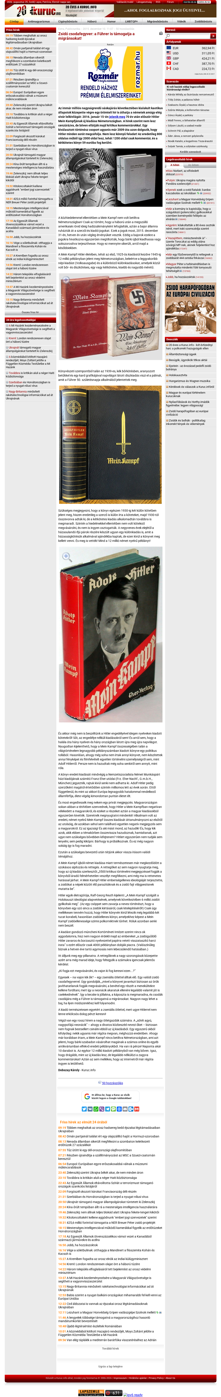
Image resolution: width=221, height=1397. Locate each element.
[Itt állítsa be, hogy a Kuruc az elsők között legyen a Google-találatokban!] (110, 1101)
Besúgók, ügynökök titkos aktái (188, 360)
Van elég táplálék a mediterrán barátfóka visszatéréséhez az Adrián (111, 1340)
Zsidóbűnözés (203, 21)
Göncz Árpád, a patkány (179, 115)
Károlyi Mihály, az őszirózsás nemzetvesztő (190, 94)
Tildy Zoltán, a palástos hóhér (183, 99)
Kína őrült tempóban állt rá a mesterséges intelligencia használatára (30, 165)
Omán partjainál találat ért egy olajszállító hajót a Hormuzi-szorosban (29, 50)
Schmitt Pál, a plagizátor (180, 130)
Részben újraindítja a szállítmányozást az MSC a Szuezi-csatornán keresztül (27, 83)
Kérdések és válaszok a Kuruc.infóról (191, 386)
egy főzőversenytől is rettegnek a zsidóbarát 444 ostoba (189, 256)
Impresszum (120, 1378)
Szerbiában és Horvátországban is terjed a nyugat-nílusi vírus (30, 147)
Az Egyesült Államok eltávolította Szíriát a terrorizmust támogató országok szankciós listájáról (30, 127)
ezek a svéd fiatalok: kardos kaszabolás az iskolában (188, 191)
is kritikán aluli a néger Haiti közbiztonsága (30, 374)
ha (185, 277)
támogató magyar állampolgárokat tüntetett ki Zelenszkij (29, 349)
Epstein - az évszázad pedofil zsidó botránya (188, 367)
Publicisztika (72, 28)
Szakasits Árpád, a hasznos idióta (185, 105)
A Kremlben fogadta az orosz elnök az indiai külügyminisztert (27, 257)
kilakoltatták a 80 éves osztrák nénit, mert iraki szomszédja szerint (190, 229)
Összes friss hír (30, 312)
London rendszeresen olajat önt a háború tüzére (28, 340)
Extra (61, 28)
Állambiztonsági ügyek (182, 354)
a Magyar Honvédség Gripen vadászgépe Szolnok (190, 201)
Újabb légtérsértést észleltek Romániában (94, 1326)
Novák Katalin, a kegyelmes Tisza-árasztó (189, 141)
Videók (181, 21)
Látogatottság (144, 2)
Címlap (14, 21)
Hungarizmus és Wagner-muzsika (189, 381)
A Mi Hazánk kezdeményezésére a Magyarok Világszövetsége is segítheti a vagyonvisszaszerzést (30, 290)
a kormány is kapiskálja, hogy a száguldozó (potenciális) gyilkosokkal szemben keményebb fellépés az (189, 214)
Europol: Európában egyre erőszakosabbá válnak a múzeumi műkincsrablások (26, 96)
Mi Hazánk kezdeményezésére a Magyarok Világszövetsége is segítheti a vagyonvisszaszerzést (30, 329)
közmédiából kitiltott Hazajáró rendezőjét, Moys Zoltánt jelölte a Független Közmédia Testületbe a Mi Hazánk (28, 362)
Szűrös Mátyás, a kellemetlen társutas (187, 110)
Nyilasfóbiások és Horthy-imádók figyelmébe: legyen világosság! (188, 403)
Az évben (193, 165)
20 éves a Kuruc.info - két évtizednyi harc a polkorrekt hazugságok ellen (189, 346)
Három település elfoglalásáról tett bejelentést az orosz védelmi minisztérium (28, 278)
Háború (91, 21)
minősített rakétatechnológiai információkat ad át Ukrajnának (29, 395)
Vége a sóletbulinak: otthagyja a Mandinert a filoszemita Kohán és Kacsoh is (29, 246)
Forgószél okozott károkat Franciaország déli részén (25, 138)
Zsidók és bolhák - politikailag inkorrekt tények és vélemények (185, 422)
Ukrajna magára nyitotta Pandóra (185, 182)
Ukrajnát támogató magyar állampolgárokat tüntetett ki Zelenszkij (29, 156)
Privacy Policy (156, 1378)
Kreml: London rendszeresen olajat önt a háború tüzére (27, 266)
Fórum (170, 2)
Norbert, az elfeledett (182, 172)
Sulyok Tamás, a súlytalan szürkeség (186, 146)
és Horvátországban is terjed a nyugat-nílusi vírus (28, 384)
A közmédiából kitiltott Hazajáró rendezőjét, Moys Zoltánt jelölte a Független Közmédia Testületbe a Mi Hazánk (106, 1333)
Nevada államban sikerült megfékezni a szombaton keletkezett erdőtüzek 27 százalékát (28, 61)
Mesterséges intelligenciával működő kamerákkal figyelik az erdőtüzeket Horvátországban (27, 212)
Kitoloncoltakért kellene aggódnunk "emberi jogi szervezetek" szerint (28, 189)
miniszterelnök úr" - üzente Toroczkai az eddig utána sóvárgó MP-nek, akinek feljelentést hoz (190, 243)
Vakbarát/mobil (125, 2)
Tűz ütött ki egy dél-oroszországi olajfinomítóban (29, 72)
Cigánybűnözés (67, 21)
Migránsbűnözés (157, 21)
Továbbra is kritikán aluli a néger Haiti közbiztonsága (29, 116)
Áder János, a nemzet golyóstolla (184, 136)
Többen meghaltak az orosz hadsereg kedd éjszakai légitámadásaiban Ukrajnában (26, 39)
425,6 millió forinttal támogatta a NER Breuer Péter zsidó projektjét (29, 200)
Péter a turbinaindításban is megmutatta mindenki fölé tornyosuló (189, 267)
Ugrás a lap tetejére (110, 1366)
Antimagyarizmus (39, 21)
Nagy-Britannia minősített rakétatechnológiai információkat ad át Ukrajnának (29, 303)
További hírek (110, 1348)
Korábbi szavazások (190, 151)
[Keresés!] (213, 36)
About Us (170, 1378)
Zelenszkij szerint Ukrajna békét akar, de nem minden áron (29, 106)
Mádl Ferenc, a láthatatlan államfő (185, 120)
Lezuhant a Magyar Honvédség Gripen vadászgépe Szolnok (111, 1312)
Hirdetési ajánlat (138, 1378)
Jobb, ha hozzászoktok (23, 237)
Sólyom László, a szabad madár (184, 125)
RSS (158, 2)
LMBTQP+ (131, 21)
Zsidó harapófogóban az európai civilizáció (187, 413)
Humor (111, 21)
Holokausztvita (178, 375)
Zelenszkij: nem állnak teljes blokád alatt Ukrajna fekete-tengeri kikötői (27, 177)
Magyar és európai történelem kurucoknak (185, 394)
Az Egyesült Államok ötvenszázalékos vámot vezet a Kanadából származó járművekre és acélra (27, 226)
